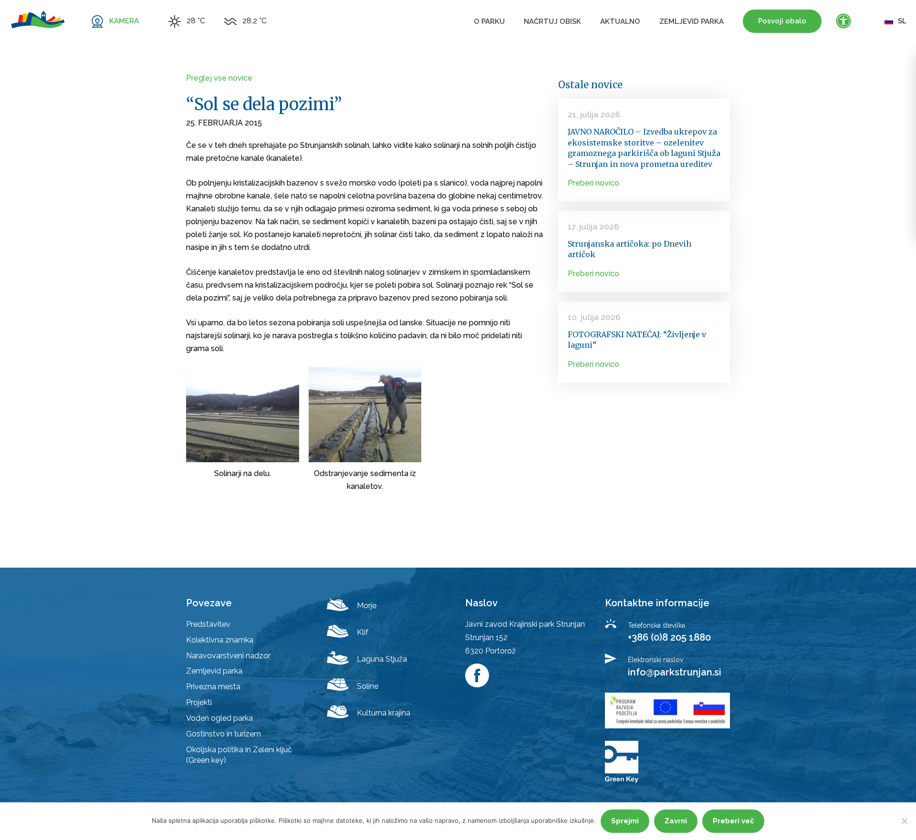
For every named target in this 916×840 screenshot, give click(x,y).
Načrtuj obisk (552, 21)
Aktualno (620, 21)
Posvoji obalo (782, 21)
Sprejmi (625, 821)
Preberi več (733, 821)
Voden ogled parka (219, 718)
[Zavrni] (904, 821)
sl (902, 21)
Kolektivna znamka (219, 639)
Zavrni (676, 821)
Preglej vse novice (219, 78)
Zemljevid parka (691, 21)
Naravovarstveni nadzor (228, 655)
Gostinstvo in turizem (223, 733)
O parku (489, 21)
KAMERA (124, 21)
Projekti (199, 702)
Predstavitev (208, 624)
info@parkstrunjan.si (674, 672)
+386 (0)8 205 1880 (669, 637)
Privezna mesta (213, 686)
